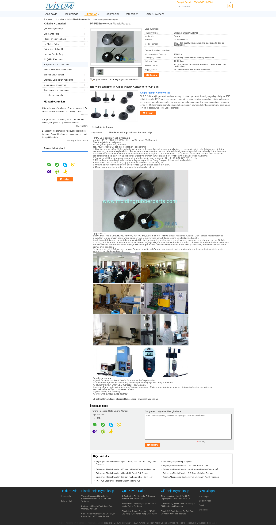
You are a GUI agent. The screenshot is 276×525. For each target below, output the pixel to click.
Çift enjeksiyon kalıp (53, 28)
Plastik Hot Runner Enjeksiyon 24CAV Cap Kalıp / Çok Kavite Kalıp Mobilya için (139, 512)
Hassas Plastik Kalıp (53, 54)
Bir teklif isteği (205, 501)
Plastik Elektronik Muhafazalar (58, 69)
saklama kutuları (107, 399)
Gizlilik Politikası (66, 523)
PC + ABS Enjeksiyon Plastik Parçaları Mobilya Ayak (118, 481)
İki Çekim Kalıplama (53, 59)
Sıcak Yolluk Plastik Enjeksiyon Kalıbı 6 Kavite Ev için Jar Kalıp (139, 505)
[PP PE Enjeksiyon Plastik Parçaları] (116, 47)
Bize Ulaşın (204, 496)
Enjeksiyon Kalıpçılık (53, 49)
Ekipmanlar (112, 14)
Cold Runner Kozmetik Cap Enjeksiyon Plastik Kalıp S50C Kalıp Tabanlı (98, 515)
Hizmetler (90, 14)
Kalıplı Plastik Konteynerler (78, 19)
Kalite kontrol (66, 501)
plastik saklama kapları (148, 399)
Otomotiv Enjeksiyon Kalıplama (58, 80)
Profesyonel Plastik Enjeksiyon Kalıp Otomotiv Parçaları (97, 507)
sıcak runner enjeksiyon (55, 85)
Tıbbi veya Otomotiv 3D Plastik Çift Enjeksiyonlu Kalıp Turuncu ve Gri (176, 497)
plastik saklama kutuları (126, 399)
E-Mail (201, 505)
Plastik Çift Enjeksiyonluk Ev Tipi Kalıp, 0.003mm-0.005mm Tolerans (177, 512)
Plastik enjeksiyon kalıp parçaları (177, 462)
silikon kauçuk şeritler (54, 75)
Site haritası (204, 510)
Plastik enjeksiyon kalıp (55, 39)
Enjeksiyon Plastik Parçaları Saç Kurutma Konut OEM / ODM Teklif (124, 477)
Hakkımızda (71, 14)
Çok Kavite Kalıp (51, 34)
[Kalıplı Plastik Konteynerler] (114, 106)
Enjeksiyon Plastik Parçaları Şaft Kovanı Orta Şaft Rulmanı (188, 473)
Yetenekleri (131, 14)
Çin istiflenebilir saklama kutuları (89, 523)
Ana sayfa (51, 14)
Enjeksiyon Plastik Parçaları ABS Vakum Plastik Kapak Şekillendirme (125, 469)
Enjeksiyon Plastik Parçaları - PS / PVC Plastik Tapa (185, 465)
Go (229, 6)
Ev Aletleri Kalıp (51, 44)
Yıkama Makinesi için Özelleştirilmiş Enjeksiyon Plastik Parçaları (191, 477)
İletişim (153, 75)
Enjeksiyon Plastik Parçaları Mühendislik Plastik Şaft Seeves (122, 473)
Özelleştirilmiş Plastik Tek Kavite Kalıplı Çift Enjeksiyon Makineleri (178, 505)
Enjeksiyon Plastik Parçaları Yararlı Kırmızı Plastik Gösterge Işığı (190, 469)
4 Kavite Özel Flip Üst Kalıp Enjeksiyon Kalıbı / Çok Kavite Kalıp (138, 497)
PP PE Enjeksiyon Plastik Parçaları (124, 79)
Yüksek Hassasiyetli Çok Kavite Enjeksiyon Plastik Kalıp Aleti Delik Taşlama (96, 498)
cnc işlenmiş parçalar (53, 95)
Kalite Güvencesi (155, 14)
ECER (214, 523)
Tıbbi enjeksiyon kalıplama (56, 90)
